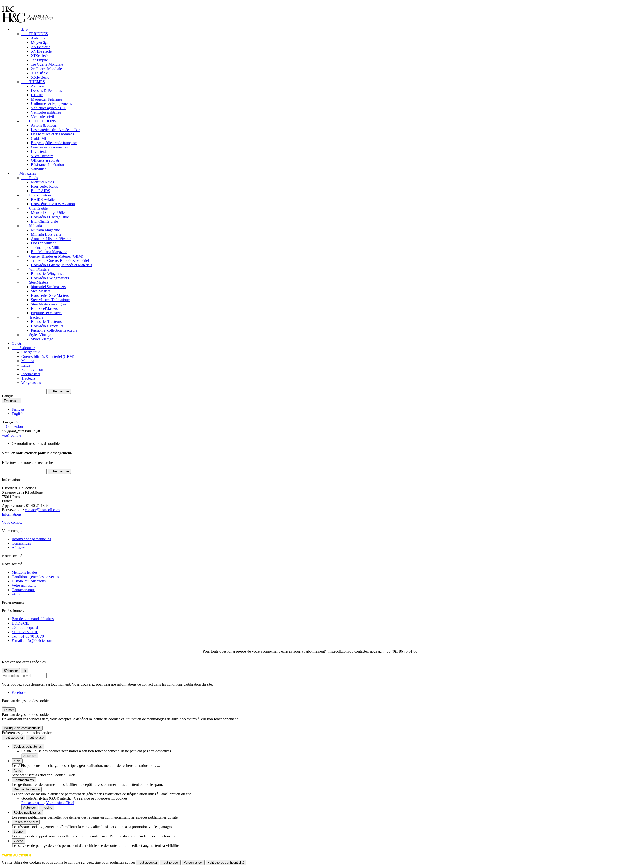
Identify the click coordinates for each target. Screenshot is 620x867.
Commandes (21, 543)
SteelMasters (34, 282)
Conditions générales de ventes (35, 577)
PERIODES (34, 34)
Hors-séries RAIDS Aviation (53, 204)
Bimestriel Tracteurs (46, 322)
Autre (17, 770)
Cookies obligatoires (28, 746)
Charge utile (34, 208)
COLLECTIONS (38, 121)
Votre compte (12, 522)
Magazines (24, 173)
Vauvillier (38, 169)
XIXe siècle (40, 56)
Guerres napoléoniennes (49, 147)
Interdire (46, 807)
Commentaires (24, 780)
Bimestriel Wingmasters (49, 274)
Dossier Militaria (43, 243)
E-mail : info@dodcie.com (32, 641)
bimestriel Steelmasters (48, 287)
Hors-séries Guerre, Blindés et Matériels (61, 265)
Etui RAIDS (40, 191)
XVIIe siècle (40, 47)
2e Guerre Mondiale (46, 69)
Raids (29, 178)
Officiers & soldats (45, 160)
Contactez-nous (23, 590)
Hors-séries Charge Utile (50, 217)
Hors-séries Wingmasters (50, 278)
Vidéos (18, 841)
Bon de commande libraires (33, 619)
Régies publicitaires (27, 812)
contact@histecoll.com (42, 510)
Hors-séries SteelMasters (50, 295)
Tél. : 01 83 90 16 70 (28, 636)
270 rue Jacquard (25, 627)
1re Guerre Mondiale (47, 64)
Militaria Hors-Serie (46, 234)
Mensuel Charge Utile (48, 213)
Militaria (31, 226)
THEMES (33, 82)
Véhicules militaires (46, 112)
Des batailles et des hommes (52, 134)
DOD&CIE (21, 623)
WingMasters (35, 269)
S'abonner (23, 348)
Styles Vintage (36, 335)
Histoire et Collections (29, 581)
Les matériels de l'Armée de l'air (55, 130)
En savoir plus (32, 803)
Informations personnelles (31, 539)
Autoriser (29, 756)
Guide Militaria (42, 138)
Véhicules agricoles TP (48, 108)
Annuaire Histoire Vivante (51, 239)
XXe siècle (39, 73)
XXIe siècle (40, 77)
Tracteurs (32, 317)
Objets (17, 343)
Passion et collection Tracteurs (54, 330)
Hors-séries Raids (44, 186)
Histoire (37, 95)
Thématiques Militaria (47, 247)
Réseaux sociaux (26, 822)
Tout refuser (36, 737)
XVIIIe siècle (41, 51)
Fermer (9, 710)
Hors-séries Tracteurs (47, 326)
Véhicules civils (43, 117)
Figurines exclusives (46, 313)
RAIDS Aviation (44, 199)
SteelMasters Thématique (50, 300)
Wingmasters (31, 383)
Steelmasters (30, 374)
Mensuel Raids (42, 182)
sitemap (17, 594)
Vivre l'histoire (42, 156)
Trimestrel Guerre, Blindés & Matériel (60, 260)
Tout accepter (13, 737)
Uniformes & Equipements (51, 104)
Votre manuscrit (24, 585)
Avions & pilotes (44, 125)
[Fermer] (4, 706)
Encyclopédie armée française (54, 143)
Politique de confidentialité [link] (22, 728)
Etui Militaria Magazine (49, 252)
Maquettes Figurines (46, 99)
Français (18, 409)
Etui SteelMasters (44, 308)
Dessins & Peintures (46, 90)
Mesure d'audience (27, 789)
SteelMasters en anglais (49, 304)
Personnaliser (193, 862)
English (17, 414)
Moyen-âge (39, 42)
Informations (11, 514)
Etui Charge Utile (44, 221)
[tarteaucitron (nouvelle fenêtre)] (16, 858)
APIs (17, 761)
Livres (20, 29)
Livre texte (39, 151)
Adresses (18, 548)
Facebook (19, 692)
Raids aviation (36, 195)
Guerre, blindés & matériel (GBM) (47, 356)
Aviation (37, 86)
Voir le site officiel (60, 803)
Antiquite (38, 38)
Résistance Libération (47, 165)
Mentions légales (24, 572)
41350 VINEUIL (25, 632)
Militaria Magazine (45, 230)
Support (19, 831)
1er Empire (39, 60)
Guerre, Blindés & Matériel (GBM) (52, 256)
